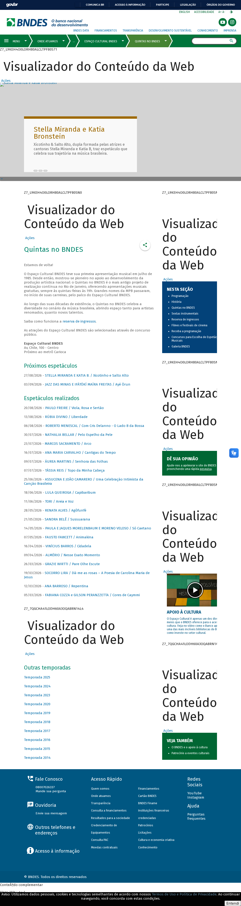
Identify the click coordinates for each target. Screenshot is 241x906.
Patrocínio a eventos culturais (190, 753)
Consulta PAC (99, 840)
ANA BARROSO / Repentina (66, 586)
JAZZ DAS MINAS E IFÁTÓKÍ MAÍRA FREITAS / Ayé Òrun (87, 384)
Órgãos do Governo (221, 4)
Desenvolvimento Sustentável (170, 30)
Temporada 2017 (37, 731)
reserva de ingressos (79, 321)
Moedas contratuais (104, 847)
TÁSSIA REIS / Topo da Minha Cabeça (75, 470)
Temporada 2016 (37, 740)
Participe (162, 4)
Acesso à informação (130, 4)
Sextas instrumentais (185, 313)
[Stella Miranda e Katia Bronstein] (35, 170)
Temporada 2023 (37, 695)
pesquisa (206, 469)
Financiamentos (106, 30)
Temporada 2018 (37, 722)
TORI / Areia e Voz (59, 501)
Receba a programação (186, 331)
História (176, 301)
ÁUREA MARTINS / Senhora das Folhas (76, 461)
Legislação (188, 4)
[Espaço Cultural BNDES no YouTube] (45, 170)
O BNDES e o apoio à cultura (190, 747)
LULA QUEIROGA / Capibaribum (70, 492)
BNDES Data (81, 30)
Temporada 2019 (37, 713)
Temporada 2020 (37, 704)
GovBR (12, 5)
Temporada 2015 (37, 749)
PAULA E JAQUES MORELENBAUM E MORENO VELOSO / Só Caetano (98, 528)
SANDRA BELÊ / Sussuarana (67, 519)
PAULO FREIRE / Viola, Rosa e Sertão (74, 408)
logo (47, 22)
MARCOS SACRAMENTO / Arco (68, 443)
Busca (187, 41)
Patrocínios (145, 825)
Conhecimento (207, 30)
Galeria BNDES (181, 346)
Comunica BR (95, 4)
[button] (5, 81)
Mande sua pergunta (51, 791)
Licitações (145, 832)
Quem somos (100, 788)
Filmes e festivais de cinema (189, 325)
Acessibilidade (204, 12)
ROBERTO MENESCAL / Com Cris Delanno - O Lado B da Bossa (94, 426)
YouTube (194, 793)
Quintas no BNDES (183, 307)
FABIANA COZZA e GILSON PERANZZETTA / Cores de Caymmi (92, 595)
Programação (180, 296)
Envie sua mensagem (51, 813)
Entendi (232, 903)
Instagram (195, 797)
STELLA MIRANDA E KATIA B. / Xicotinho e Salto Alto (87, 375)
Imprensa (230, 30)
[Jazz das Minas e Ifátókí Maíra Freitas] (40, 170)
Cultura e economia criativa (156, 840)
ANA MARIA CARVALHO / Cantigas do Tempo (80, 452)
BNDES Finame (147, 803)
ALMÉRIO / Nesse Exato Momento (72, 555)
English (184, 12)
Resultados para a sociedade (110, 818)
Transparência (133, 30)
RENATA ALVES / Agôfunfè (65, 510)
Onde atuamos (101, 796)
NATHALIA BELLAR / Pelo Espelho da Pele (78, 435)
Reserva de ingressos (185, 319)
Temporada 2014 (37, 758)
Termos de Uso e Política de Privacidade (184, 894)
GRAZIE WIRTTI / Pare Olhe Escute (72, 564)
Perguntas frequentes (196, 816)
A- (224, 12)
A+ (220, 12)
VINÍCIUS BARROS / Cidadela (68, 546)
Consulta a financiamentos (109, 810)
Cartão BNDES (147, 796)
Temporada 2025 (37, 677)
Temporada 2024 (37, 686)
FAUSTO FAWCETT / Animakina (69, 537)
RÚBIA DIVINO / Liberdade (66, 417)
